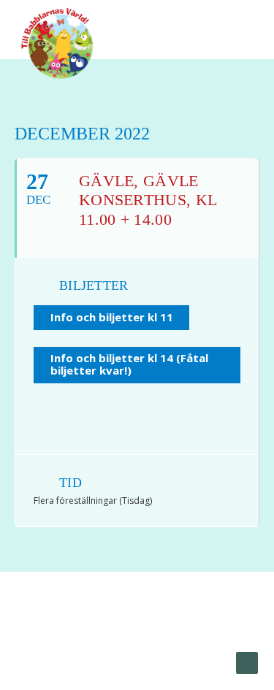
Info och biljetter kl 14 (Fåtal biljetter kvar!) (129, 363)
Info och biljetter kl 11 (111, 317)
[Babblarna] (57, 42)
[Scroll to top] (247, 662)
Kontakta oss (174, 646)
